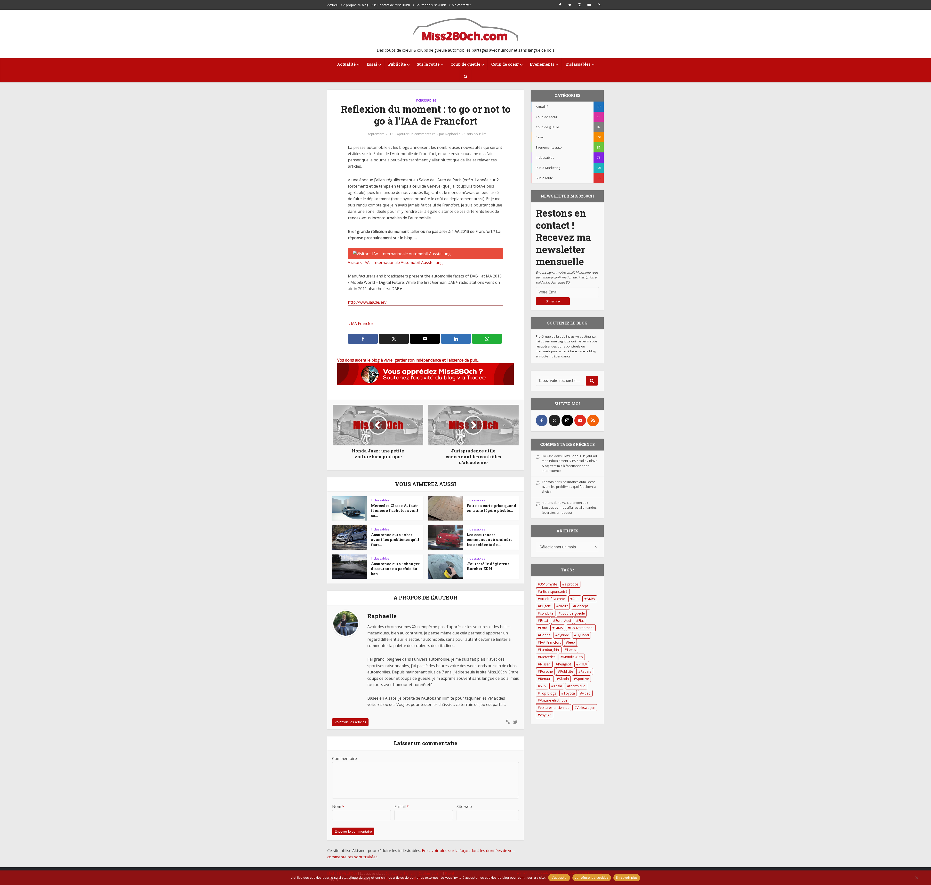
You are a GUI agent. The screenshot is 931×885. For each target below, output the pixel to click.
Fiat (581, 620)
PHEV (582, 664)
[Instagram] (567, 420)
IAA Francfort (363, 323)
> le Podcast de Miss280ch (390, 5)
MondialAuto (573, 657)
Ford (543, 627)
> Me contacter (460, 5)
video (586, 693)
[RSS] (593, 420)
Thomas (548, 482)
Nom (338, 806)
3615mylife (548, 584)
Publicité (397, 64)
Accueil (332, 5)
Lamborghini (550, 649)
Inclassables (578, 64)
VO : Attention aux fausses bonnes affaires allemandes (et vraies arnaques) (569, 507)
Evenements (542, 64)
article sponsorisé (554, 591)
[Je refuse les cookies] (916, 877)
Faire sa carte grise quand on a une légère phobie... (491, 508)
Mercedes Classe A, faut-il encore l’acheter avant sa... (394, 510)
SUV (543, 686)
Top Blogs (548, 693)
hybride (563, 635)
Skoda (564, 678)
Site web (464, 806)
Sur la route (428, 64)
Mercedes (547, 657)
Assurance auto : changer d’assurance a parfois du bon (395, 568)
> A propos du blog (354, 5)
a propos (571, 584)
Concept (581, 606)
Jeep (571, 642)
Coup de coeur (505, 64)
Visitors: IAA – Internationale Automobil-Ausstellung (395, 262)
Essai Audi (563, 620)
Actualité (346, 64)
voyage (545, 714)
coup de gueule (573, 613)
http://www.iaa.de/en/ (367, 302)
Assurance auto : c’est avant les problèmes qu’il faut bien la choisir (569, 487)
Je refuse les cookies (592, 877)
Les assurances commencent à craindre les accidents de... (490, 539)
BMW (590, 598)
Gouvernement (582, 627)
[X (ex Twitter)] (554, 420)
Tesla (558, 686)
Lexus (571, 649)
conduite (547, 613)
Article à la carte (552, 598)
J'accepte (559, 877)
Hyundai (582, 635)
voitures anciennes (554, 707)
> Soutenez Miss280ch (429, 5)
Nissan (545, 664)
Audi (575, 598)
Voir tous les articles (350, 722)
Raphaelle (452, 134)
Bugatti (545, 606)
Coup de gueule (465, 64)
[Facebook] (541, 420)
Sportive (582, 678)
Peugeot (564, 664)
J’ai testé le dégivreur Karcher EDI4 (488, 566)
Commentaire (344, 758)
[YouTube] (580, 420)
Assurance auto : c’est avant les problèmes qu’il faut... (395, 539)
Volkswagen (586, 707)
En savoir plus (627, 877)
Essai (372, 64)
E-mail (401, 806)
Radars (585, 671)
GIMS (558, 627)
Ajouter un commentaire (416, 134)
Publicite (566, 671)
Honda (545, 635)
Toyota (569, 693)
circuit (563, 606)
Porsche (546, 671)
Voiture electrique (553, 700)
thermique (577, 686)
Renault (546, 678)
